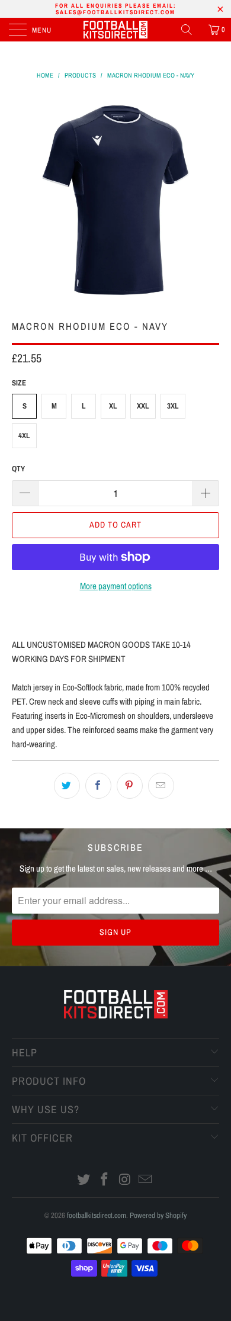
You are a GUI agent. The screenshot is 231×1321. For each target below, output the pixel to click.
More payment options (116, 586)
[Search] (190, 29)
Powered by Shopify (158, 1215)
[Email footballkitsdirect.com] (146, 1180)
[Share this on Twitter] (67, 786)
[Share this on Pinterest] (130, 786)
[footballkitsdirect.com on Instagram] (125, 1180)
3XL (173, 406)
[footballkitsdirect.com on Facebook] (105, 1180)
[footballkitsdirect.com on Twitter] (84, 1180)
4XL (24, 435)
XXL (143, 406)
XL (113, 406)
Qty (18, 469)
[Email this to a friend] (161, 786)
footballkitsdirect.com (96, 1215)
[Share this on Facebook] (98, 786)
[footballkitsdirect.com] (116, 29)
